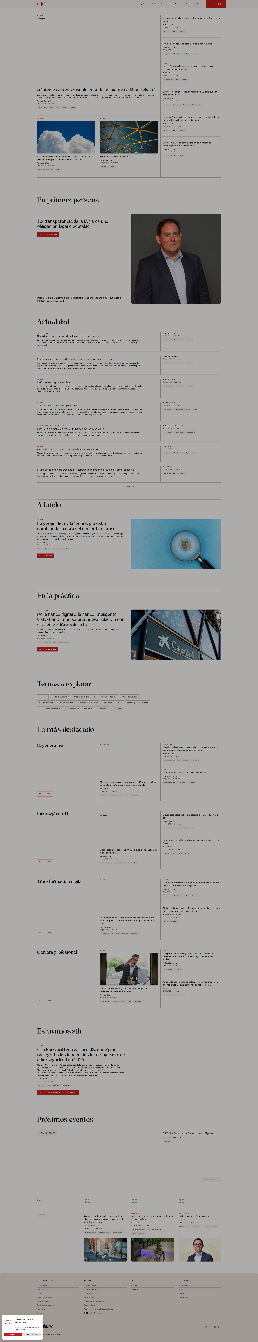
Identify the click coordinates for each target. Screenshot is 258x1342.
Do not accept (32, 1334)
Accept (13, 1334)
